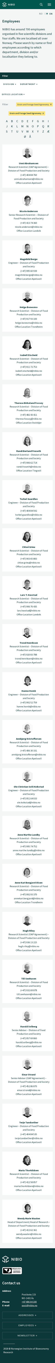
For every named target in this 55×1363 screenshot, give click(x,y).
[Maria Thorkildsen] (27, 1160)
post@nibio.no (29, 1305)
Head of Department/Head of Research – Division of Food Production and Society (28, 1222)
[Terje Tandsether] (27, 1112)
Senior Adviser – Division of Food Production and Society (28, 1030)
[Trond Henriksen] (27, 632)
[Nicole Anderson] (27, 200)
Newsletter (27, 1335)
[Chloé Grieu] (27, 536)
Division (9, 84)
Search (41, 5)
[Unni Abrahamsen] (27, 153)
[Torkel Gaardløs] (27, 488)
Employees (26, 1325)
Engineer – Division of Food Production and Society (28, 263)
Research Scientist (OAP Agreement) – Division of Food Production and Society (28, 167)
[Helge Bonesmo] (27, 296)
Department (28, 84)
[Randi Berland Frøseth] (27, 440)
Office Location (12, 94)
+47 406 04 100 (29, 1301)
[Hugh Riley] (27, 920)
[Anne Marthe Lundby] (27, 824)
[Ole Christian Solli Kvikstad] (27, 776)
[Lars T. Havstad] (27, 584)
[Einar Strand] (27, 1064)
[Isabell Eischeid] (27, 344)
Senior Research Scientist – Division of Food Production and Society (29, 215)
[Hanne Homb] (27, 680)
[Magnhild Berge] (27, 248)
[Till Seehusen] (27, 968)
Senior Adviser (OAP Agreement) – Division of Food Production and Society (28, 1078)
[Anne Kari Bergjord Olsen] (27, 872)
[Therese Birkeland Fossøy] (27, 392)
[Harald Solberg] (27, 1016)
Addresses (26, 1315)
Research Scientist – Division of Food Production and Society (29, 311)
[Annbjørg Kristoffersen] (27, 728)
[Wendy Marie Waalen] (27, 1208)
